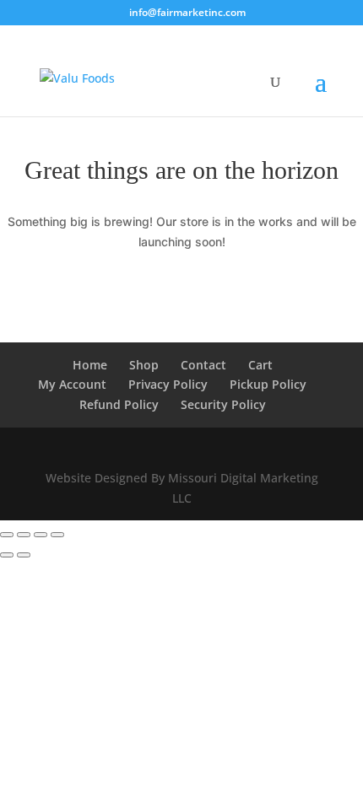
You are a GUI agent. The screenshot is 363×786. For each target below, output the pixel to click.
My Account (72, 384)
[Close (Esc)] (57, 534)
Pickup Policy (268, 384)
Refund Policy (119, 404)
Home (90, 365)
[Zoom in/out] (7, 534)
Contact (203, 365)
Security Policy (223, 404)
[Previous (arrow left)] (7, 554)
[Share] (40, 534)
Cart (260, 365)
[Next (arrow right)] (23, 554)
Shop (144, 365)
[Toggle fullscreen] (23, 534)
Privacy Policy (168, 384)
